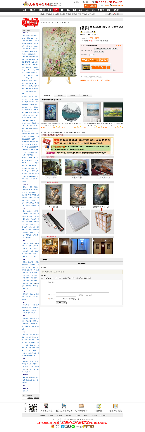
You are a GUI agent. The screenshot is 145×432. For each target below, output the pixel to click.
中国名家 (25, 184)
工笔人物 (32, 294)
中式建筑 (28, 229)
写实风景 (33, 219)
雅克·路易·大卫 (27, 48)
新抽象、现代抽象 (28, 262)
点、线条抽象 (33, 272)
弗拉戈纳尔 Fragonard (32, 112)
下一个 (92, 32)
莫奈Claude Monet (32, 38)
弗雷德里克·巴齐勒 (32, 147)
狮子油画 (27, 372)
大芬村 (94, 2)
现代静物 (25, 323)
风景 (24, 208)
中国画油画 (29, 221)
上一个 (83, 32)
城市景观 (32, 232)
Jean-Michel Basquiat (29, 176)
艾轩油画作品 (30, 203)
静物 (24, 315)
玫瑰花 (36, 248)
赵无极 (28, 267)
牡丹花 (30, 248)
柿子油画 (32, 318)
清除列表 (30, 398)
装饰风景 (28, 286)
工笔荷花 (28, 296)
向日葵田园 (31, 305)
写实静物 (28, 321)
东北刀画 (25, 224)
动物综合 (25, 361)
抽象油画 (62, 14)
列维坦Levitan (32, 54)
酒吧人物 (27, 350)
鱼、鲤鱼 (25, 366)
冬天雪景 (35, 235)
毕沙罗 (30, 157)
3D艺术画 (25, 377)
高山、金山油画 (27, 211)
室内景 (25, 313)
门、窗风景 (31, 313)
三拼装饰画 (26, 278)
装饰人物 (25, 288)
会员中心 (77, 2)
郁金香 (35, 254)
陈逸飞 (28, 200)
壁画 (79, 14)
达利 (24, 155)
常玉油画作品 (32, 192)
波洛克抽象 (26, 275)
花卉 (58, 22)
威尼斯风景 (36, 229)
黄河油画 (28, 235)
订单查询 (103, 415)
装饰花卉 (64, 22)
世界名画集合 (27, 35)
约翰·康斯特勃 (32, 136)
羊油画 (37, 366)
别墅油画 (74, 14)
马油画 (29, 364)
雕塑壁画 (25, 375)
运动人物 (25, 345)
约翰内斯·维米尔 (30, 59)
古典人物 (32, 334)
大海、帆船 (32, 227)
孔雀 (33, 369)
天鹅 (29, 369)
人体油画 (84, 14)
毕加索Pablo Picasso (32, 46)
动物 (24, 358)
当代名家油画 (35, 205)
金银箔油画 (34, 280)
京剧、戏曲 (32, 348)
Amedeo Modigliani (31, 72)
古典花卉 (32, 243)
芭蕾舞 (25, 353)
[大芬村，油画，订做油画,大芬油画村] (42, 6)
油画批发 (68, 415)
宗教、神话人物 (29, 340)
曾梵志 (30, 187)
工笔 (24, 291)
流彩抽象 (25, 283)
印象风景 (36, 216)
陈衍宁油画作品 (27, 189)
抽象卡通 (32, 283)
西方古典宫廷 (30, 337)
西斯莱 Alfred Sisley (28, 115)
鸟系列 (35, 364)
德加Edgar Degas (28, 41)
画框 (24, 385)
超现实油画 (49, 14)
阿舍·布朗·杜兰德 (34, 173)
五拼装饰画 (26, 280)
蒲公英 (29, 307)
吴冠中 (28, 205)
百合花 (30, 256)
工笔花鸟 (25, 294)
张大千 (30, 197)
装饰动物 (35, 286)
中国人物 (27, 342)
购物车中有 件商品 (113, 14)
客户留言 (85, 2)
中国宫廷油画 (35, 342)
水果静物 (27, 326)
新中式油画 (56, 14)
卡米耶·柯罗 (26, 56)
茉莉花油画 (28, 254)
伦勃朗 (36, 88)
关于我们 (42, 415)
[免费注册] (120, 5)
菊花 (35, 256)
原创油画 (25, 391)
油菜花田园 (34, 310)
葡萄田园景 (26, 310)
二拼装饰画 (34, 275)
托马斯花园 (33, 224)
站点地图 (77, 415)
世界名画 (25, 33)
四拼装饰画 (34, 278)
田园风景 (35, 307)
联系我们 (59, 415)
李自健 (36, 187)
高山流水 (29, 216)
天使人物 (34, 350)
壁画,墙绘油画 (34, 377)
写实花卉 (35, 246)
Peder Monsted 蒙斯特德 (30, 152)
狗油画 (25, 369)
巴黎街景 (36, 221)
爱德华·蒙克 (29, 88)
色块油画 (25, 272)
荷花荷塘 (25, 251)
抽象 (24, 259)
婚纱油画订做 (31, 355)
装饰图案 (36, 270)
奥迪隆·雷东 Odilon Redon (30, 149)
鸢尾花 (25, 256)
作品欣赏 (25, 388)
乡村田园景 (33, 214)
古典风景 (36, 211)
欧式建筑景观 (27, 237)
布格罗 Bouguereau (28, 75)
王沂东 (25, 187)
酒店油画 (68, 14)
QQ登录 (114, 5)
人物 (24, 332)
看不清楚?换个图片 (74, 299)
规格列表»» (119, 45)
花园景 (25, 305)
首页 (53, 22)
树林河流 (25, 214)
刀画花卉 (28, 246)
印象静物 (35, 321)
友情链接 (86, 415)
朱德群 (33, 267)
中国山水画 (26, 219)
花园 (24, 302)
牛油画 (31, 366)
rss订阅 (94, 415)
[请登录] (107, 5)
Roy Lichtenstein (29, 102)
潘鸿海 (33, 200)
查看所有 (36, 398)
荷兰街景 (25, 232)
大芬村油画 (91, 14)
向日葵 (25, 248)
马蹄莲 (31, 251)
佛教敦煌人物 (32, 353)
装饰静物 (25, 318)
